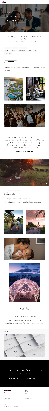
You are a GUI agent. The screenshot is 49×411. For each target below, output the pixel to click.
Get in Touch (27, 391)
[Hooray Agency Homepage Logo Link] (4, 2)
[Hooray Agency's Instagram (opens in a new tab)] (5, 404)
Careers (26, 390)
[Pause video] (47, 184)
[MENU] (46, 2)
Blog (26, 393)
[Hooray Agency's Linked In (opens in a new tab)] (9, 404)
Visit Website (11, 61)
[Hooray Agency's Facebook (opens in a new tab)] (7, 404)
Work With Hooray (14, 378)
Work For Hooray (32, 378)
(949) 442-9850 (7, 401)
